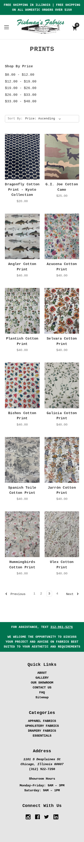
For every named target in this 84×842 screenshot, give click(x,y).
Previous (17, 594)
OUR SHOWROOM (42, 682)
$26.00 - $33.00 (20, 95)
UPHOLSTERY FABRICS (42, 726)
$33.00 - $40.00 (20, 102)
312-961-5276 (61, 627)
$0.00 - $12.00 (19, 75)
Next (70, 594)
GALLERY (42, 678)
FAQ (42, 692)
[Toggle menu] (6, 27)
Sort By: (15, 118)
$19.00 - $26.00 (20, 88)
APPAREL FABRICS (42, 721)
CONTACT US (42, 687)
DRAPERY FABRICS (42, 731)
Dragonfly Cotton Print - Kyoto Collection (22, 190)
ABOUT (42, 673)
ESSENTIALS (42, 736)
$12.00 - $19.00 (20, 82)
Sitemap (42, 697)
